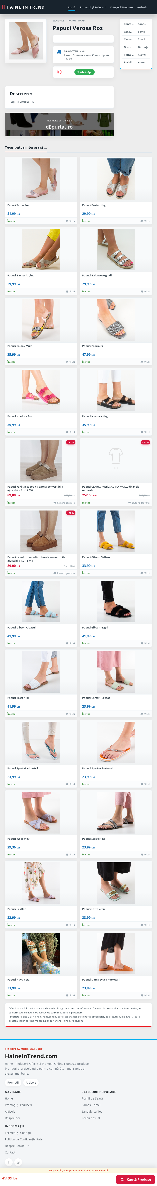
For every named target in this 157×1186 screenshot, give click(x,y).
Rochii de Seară (92, 1098)
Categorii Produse (121, 7)
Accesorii (143, 62)
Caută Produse (137, 1179)
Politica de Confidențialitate (24, 1139)
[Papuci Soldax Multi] (41, 320)
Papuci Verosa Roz (78, 28)
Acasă (71, 7)
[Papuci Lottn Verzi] (116, 883)
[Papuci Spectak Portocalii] (116, 742)
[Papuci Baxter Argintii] (41, 249)
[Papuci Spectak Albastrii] (41, 742)
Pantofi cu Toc (130, 24)
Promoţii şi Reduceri (92, 7)
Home (9, 1098)
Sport (141, 39)
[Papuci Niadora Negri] (116, 390)
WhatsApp (86, 72)
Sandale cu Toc (144, 24)
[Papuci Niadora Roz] (41, 390)
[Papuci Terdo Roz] (41, 179)
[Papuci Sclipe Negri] (116, 812)
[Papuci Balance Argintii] (116, 249)
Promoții (13, 1082)
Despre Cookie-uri (17, 1146)
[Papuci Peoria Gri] (116, 320)
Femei (142, 32)
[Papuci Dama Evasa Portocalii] (116, 953)
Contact (10, 1152)
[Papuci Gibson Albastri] (41, 601)
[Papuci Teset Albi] (41, 672)
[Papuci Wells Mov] (41, 812)
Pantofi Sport (130, 54)
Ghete (127, 47)
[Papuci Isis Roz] (41, 883)
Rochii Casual (91, 1118)
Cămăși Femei (91, 1105)
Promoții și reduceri (18, 1105)
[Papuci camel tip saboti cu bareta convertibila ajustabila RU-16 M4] (41, 531)
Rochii (128, 62)
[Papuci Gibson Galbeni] (116, 531)
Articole (142, 7)
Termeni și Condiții (18, 1133)
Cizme (142, 54)
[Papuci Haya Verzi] (41, 953)
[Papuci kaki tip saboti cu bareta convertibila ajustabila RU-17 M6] (41, 460)
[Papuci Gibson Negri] (116, 601)
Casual (128, 39)
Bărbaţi (143, 47)
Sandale (129, 32)
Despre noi (12, 1118)
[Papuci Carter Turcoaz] (116, 672)
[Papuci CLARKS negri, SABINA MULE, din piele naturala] (116, 460)
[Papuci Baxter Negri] (116, 179)
